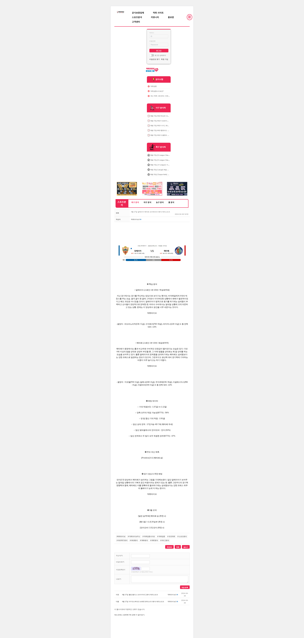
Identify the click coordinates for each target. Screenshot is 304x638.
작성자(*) (119, 556)
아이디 (151, 33)
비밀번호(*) (120, 562)
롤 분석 (171, 202)
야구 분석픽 (161, 108)
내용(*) (118, 579)
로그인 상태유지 (160, 55)
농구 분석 (160, 202)
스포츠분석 (137, 17)
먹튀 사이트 (158, 12)
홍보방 (171, 17)
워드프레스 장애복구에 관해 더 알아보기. (129, 615)
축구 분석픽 (161, 147)
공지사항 (159, 79)
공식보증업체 (138, 12)
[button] (135, 219)
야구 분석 (147, 202)
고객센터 (136, 21)
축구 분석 (135, 202)
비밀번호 (152, 41)
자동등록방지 (120, 570)
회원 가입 (164, 59)
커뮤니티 (155, 17)
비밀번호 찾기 (154, 59)
